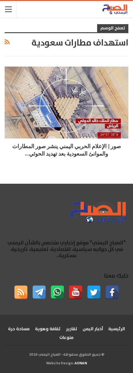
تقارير (71, 329)
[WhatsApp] (57, 292)
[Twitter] (94, 292)
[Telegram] (39, 292)
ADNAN (81, 363)
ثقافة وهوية (48, 329)
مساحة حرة (19, 329)
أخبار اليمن (93, 329)
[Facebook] (112, 292)
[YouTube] (76, 292)
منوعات (66, 337)
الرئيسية (116, 329)
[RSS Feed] (21, 292)
